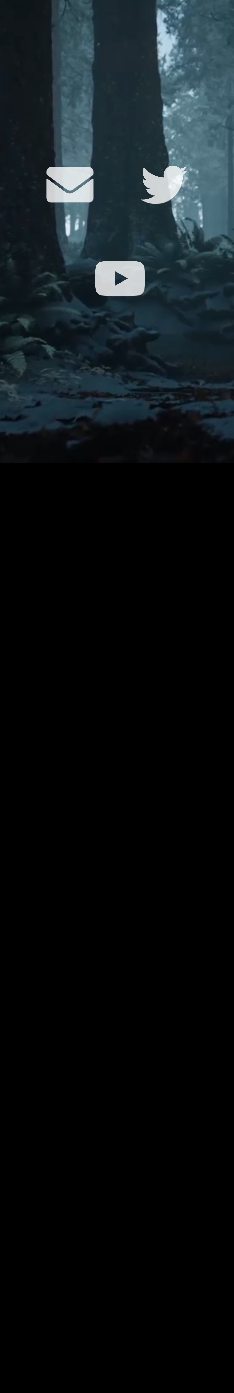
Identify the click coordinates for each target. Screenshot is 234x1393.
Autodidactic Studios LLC (133, 1390)
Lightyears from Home (92, 1390)
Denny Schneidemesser (116, 1390)
